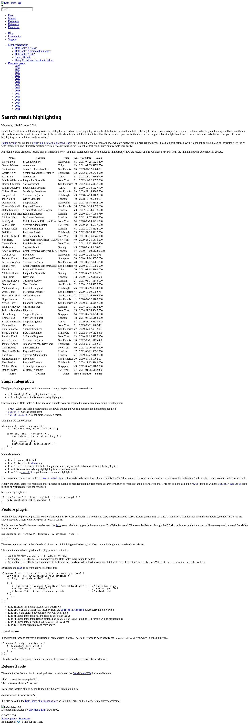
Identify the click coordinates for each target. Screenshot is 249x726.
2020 (17, 84)
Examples (13, 21)
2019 (17, 87)
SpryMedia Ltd (36, 709)
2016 (17, 96)
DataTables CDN (82, 673)
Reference (13, 24)
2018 (17, 90)
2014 (17, 102)
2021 (17, 81)
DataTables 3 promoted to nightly (33, 51)
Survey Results (23, 57)
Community (14, 36)
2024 (17, 72)
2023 (17, 75)
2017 (17, 93)
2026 (17, 66)
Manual (12, 18)
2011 (17, 108)
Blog (10, 33)
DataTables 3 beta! (25, 54)
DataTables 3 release (26, 47)
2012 (17, 105)
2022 (17, 78)
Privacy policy (9, 718)
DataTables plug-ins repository (41, 700)
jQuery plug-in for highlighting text (51, 142)
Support (12, 39)
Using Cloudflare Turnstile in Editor (34, 60)
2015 (17, 99)
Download (13, 27)
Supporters (24, 718)
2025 (17, 69)
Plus (10, 15)
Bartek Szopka (9, 142)
